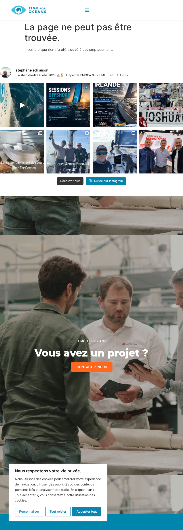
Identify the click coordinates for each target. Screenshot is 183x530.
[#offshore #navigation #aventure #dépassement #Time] (68, 105)
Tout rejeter (58, 511)
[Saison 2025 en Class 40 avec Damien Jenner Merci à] (115, 152)
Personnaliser (29, 511)
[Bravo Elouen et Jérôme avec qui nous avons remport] (68, 152)
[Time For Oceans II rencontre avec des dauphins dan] (22, 105)
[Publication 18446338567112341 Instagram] (115, 105)
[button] (87, 10)
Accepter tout (87, 511)
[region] (58, 492)
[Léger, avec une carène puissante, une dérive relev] (22, 152)
